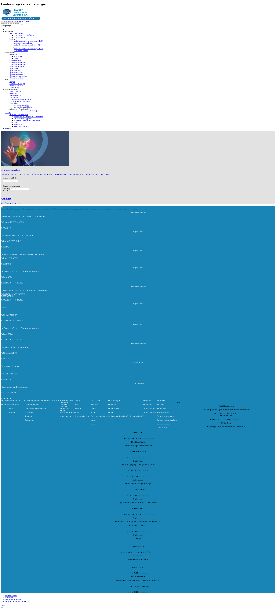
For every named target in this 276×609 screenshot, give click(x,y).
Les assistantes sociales (21, 105)
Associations (18, 124)
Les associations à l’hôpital (23, 107)
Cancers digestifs (15, 60)
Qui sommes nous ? (16, 33)
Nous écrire (9, 598)
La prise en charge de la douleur (20, 99)
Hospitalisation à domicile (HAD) (25, 111)
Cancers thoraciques (16, 72)
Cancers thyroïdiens (16, 78)
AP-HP (3, 605)
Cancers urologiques (16, 74)
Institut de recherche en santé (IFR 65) (27, 45)
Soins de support (15, 91)
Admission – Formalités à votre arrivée (27, 120)
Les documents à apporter (22, 119)
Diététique (12, 93)
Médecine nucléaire (16, 86)
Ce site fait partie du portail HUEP (17, 601)
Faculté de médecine (21, 51)
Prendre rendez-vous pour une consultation (28, 117)
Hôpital (5, 191)
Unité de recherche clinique (23, 43)
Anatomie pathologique (17, 84)
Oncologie (13, 55)
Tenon (16, 58)
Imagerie (12, 82)
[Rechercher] (3, 183)
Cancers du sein (14, 70)
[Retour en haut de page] (2, 607)
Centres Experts (19, 37)
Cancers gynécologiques (17, 62)
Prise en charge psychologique (19, 101)
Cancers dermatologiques (18, 76)
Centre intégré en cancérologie (24, 35)
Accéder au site (237, 419)
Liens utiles (13, 122)
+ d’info (8, 113)
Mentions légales (11, 596)
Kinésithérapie (14, 97)
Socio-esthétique (15, 95)
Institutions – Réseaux (21, 126)
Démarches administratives (18, 115)
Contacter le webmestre (13, 599)
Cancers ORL (14, 68)
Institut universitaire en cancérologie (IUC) (28, 41)
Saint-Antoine (18, 56)
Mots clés (6, 189)
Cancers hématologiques (17, 64)
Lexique (8, 128)
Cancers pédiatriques (16, 66)
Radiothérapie (14, 87)
